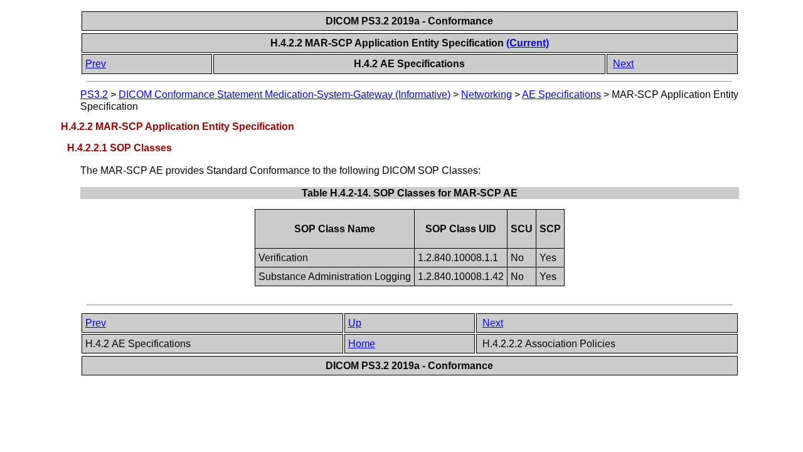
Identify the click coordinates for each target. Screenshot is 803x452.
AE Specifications (561, 94)
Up (354, 323)
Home (361, 343)
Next (623, 63)
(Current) (527, 43)
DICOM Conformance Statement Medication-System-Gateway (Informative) (284, 94)
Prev (95, 63)
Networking (486, 94)
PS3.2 (94, 94)
